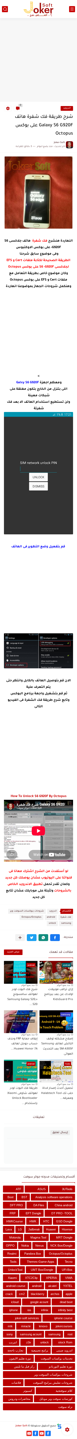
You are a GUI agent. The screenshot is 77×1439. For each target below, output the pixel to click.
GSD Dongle (64, 1221)
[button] (55, 937)
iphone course (63, 1318)
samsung (66, 923)
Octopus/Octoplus (31, 917)
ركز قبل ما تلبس (24, 1366)
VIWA (68, 1277)
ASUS (42, 1189)
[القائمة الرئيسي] (72, 9)
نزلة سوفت (65, 1407)
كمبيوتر (27, 1390)
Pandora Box (32, 1253)
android (51, 917)
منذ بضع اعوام (63, 985)
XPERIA (51, 1277)
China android (63, 1205)
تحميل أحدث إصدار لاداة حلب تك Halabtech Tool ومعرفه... (57, 1093)
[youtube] (41, 1433)
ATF (18, 1189)
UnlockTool (15, 1269)
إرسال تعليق (60, 1132)
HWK (32, 1221)
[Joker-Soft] (38, 9)
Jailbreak (34, 1229)
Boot (10, 1197)
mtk (10, 1326)
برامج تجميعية (39, 1350)
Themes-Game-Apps (40, 1261)
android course (15, 1286)
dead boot (66, 1302)
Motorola (15, 1237)
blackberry (37, 1294)
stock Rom (65, 1342)
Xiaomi (12, 1277)
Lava (9, 1229)
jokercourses (64, 1326)
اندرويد (66, 108)
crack (9, 1294)
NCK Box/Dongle (61, 1245)
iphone (13, 1310)
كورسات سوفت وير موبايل (55, 1398)
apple (69, 1294)
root (70, 1334)
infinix (44, 1310)
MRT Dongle (64, 1237)
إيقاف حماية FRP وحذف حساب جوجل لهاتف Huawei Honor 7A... (23, 1044)
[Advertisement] (38, 60)
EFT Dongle (33, 1213)
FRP (13, 1213)
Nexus (39, 1245)
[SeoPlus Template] (59, 1426)
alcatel (52, 1286)
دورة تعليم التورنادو (60, 1366)
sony (10, 1334)
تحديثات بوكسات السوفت (56, 1358)
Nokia (25, 1245)
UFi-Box (67, 1269)
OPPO (10, 1245)
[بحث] (5, 9)
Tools (13, 1261)
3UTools (67, 1189)
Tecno (68, 1261)
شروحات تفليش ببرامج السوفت (52, 1382)
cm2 (22, 1294)
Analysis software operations (53, 1197)
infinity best (65, 1310)
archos (55, 1294)
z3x (28, 1342)
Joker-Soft (21, 1426)
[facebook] (48, 1433)
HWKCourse (14, 1221)
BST (24, 1197)
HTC (46, 1221)
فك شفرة (65, 917)
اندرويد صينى (64, 1350)
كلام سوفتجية (64, 1390)
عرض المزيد (13, 952)
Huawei (51, 1229)
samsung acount (30, 1334)
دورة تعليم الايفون (20, 1358)
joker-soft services (27, 1318)
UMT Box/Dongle (42, 1269)
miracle (26, 1326)
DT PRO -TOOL (61, 1213)
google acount (39, 1302)
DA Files (38, 1205)
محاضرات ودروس (19, 1398)
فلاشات (16, 1382)
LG (20, 1229)
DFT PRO (16, 1205)
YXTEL (67, 1286)
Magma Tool (38, 1237)
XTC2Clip (31, 1277)
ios (29, 1310)
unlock (52, 923)
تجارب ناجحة (15, 1350)
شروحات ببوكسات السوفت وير (27, 911)
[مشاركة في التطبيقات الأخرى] (20, 937)
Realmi (11, 1253)
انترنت (13, 1342)
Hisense (67, 1229)
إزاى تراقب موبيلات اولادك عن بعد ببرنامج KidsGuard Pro (58, 994)
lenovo (43, 1326)
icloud (15, 1302)
